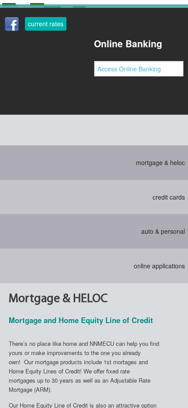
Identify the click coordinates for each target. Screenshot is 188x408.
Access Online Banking (129, 68)
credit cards (169, 197)
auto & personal (163, 231)
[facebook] (12, 25)
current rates (45, 23)
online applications (159, 265)
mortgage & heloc (160, 162)
